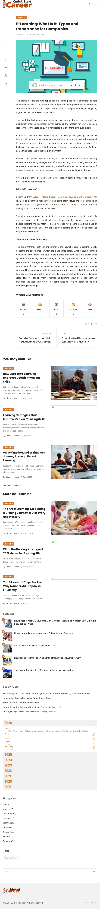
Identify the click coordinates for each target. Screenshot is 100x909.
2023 (8, 765)
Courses (7, 809)
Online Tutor (8, 832)
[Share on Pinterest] (6, 76)
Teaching (7, 841)
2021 (7, 776)
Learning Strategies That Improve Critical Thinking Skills (24, 417)
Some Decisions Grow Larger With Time (34, 645)
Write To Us (90, 903)
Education (7, 813)
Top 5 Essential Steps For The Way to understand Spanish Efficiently (22, 586)
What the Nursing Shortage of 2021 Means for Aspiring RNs (23, 551)
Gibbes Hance (48, 85)
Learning (21, 18)
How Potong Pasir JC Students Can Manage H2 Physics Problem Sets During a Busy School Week (55, 622)
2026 (8, 723)
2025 (8, 754)
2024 (8, 760)
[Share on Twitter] (6, 68)
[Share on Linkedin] (6, 84)
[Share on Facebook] (6, 60)
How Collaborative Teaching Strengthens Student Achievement (47, 657)
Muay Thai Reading (11, 858)
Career (6, 804)
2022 (8, 771)
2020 (8, 781)
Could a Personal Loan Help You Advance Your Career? (34, 340)
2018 (7, 787)
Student (6, 836)
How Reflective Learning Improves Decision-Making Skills (21, 378)
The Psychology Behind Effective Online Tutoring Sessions (44, 670)
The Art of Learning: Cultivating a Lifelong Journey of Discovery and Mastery (24, 512)
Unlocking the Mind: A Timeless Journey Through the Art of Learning (24, 456)
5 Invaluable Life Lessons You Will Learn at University (79, 340)
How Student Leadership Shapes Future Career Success (43, 633)
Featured (7, 818)
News (5, 827)
